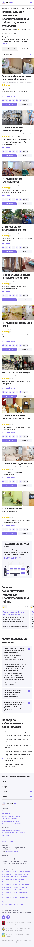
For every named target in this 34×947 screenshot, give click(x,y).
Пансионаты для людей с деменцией (17, 735)
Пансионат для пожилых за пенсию (12, 907)
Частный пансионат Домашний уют (12, 510)
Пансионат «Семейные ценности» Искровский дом (16, 417)
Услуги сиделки (27, 82)
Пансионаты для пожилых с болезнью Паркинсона (14, 466)
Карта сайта (5, 835)
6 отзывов (17, 136)
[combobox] (17, 55)
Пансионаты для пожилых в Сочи (12, 889)
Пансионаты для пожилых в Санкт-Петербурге (16, 871)
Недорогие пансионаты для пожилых (19, 281)
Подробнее (25, 104)
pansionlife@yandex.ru (11, 851)
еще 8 (24, 345)
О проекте (5, 811)
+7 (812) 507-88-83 (19, 848)
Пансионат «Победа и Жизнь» (17, 463)
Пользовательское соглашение (11, 830)
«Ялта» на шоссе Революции (16, 372)
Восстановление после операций (16, 732)
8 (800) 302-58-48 (12, 558)
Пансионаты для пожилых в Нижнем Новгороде (16, 884)
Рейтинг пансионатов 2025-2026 (11, 824)
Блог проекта (6, 813)
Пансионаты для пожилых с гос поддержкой (12, 233)
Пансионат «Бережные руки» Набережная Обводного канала (16, 78)
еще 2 (24, 436)
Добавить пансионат (8, 841)
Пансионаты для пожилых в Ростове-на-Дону (15, 887)
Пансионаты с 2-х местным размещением (11, 185)
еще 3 (24, 247)
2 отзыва (17, 187)
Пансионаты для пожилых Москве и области (15, 874)
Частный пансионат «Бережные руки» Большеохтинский (12, 180)
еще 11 (25, 100)
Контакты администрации (9, 818)
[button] (30, 66)
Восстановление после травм (9, 421)
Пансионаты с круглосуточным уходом (11, 514)
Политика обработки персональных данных (15, 832)
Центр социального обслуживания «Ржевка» (14, 228)
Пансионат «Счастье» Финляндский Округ (12, 129)
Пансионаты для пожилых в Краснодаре (14, 882)
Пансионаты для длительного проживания (12, 133)
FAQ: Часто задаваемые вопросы (12, 816)
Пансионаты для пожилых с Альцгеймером (12, 375)
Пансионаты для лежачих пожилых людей (12, 82)
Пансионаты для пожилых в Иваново (13, 879)
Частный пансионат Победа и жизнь (17, 324)
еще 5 (24, 151)
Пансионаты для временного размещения (12, 329)
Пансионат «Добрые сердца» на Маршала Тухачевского (16, 276)
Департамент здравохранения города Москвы (17, 935)
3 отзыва (17, 85)
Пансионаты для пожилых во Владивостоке (15, 876)
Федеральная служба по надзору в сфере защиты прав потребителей (18, 929)
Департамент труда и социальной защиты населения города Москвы (18, 923)
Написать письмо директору (10, 821)
